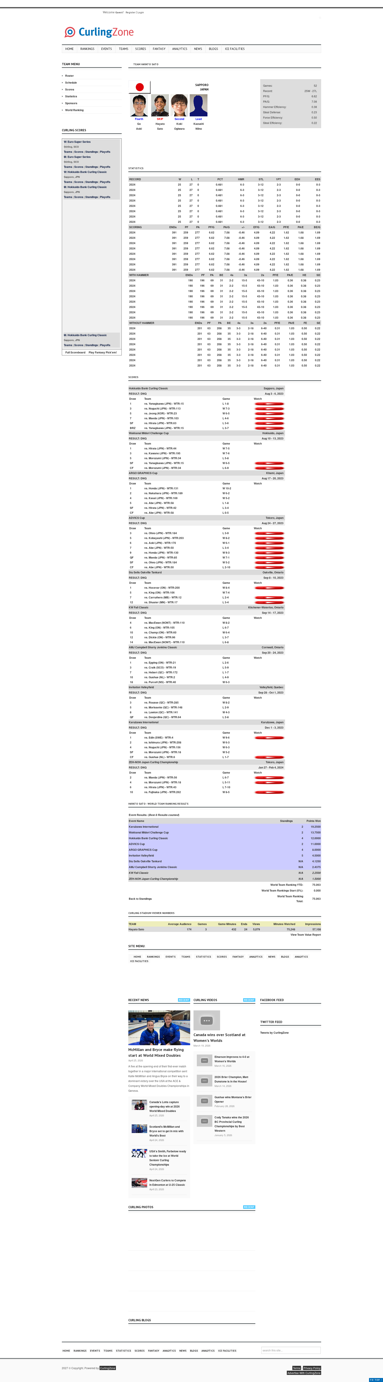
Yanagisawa (156, 404)
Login (140, 12)
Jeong (152, 413)
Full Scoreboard (75, 352)
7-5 (228, 448)
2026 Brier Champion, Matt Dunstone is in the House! (231, 1079)
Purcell (153, 682)
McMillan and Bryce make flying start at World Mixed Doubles (156, 1052)
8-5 (228, 792)
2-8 (227, 717)
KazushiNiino (198, 126)
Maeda (153, 418)
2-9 (227, 707)
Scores (140, 49)
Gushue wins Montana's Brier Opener (233, 1099)
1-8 (227, 404)
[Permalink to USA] (139, 1153)
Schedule (71, 82)
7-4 (228, 592)
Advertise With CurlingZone (303, 1373)
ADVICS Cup (137, 518)
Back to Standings (140, 899)
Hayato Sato (136, 929)
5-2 (228, 498)
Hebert (153, 672)
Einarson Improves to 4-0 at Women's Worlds (232, 1059)
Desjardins (155, 717)
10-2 (228, 488)
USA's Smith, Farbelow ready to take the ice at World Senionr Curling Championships (167, 1157)
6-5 (228, 413)
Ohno (152, 533)
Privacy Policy (312, 1368)
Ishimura (154, 742)
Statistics (71, 96)
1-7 (227, 672)
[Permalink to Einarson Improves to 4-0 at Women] (204, 1059)
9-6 (228, 737)
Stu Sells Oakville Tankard (145, 572)
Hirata (152, 423)
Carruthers (156, 597)
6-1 (228, 543)
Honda (153, 488)
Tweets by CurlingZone (274, 1033)
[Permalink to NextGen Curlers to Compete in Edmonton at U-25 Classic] (139, 1182)
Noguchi (154, 408)
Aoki (151, 543)
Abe (151, 503)
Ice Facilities (235, 49)
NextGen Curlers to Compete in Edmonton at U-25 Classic (167, 1182)
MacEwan (155, 623)
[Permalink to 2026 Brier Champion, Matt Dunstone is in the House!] (204, 1080)
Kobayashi (155, 538)
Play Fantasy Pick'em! (103, 352)
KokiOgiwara (179, 126)
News (198, 49)
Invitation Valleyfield (141, 687)
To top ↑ (376, 1379)
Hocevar (154, 588)
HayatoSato (160, 126)
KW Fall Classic (139, 607)
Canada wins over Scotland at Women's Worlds (219, 1037)
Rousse (153, 702)
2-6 (227, 663)
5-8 (227, 458)
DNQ (144, 394)
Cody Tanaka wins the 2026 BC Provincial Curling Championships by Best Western (232, 1124)
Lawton (153, 712)
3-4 (227, 508)
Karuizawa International (143, 722)
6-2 (228, 493)
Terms (296, 1368)
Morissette (155, 707)
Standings (91, 152)
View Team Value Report (306, 935)
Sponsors (71, 103)
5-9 (227, 667)
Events (106, 49)
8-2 (228, 538)
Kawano (154, 453)
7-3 (228, 408)
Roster (69, 76)
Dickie (153, 637)
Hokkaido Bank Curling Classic (148, 388)
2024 (132, 184)
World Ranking (74, 110)
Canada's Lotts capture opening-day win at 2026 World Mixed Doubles (164, 1106)
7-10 (227, 787)
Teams (123, 49)
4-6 (227, 418)
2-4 (227, 597)
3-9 (227, 533)
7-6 (228, 453)
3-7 (227, 428)
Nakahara (155, 493)
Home (69, 49)
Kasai (152, 498)
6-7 (227, 627)
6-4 (228, 632)
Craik (152, 667)
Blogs (213, 49)
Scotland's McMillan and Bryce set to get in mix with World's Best (166, 1131)
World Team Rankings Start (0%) (282, 890)
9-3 (228, 553)
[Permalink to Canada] (139, 1104)
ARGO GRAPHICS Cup (143, 473)
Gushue (153, 677)
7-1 (228, 557)
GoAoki (139, 126)
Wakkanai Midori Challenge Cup (149, 433)
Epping (153, 663)
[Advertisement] (92, 266)
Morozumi (155, 458)
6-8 (227, 642)
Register (130, 12)
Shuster (154, 602)
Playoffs (105, 152)
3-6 (227, 423)
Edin (151, 737)
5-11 (227, 782)
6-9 (227, 468)
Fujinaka (154, 792)
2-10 (227, 567)
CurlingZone (107, 1368)
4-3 (228, 712)
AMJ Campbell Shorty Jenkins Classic (153, 647)
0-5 (227, 513)
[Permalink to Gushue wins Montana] (204, 1100)
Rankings (87, 49)
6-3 (228, 682)
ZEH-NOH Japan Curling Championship (153, 762)
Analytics (179, 49)
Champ (153, 632)
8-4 (228, 588)
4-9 (227, 677)
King (151, 592)
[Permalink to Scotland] (139, 1128)
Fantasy (159, 49)
